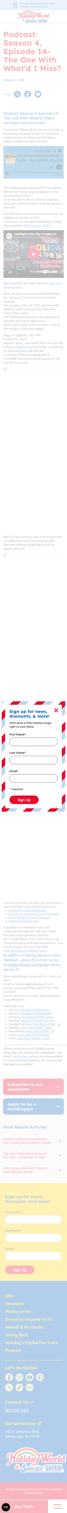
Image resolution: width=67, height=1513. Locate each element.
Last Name (17, 752)
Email (13, 771)
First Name (17, 734)
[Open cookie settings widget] (6, 1507)
